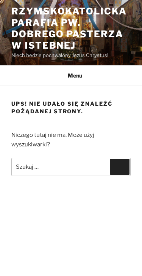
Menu (75, 75)
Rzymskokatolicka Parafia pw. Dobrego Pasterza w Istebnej (69, 28)
